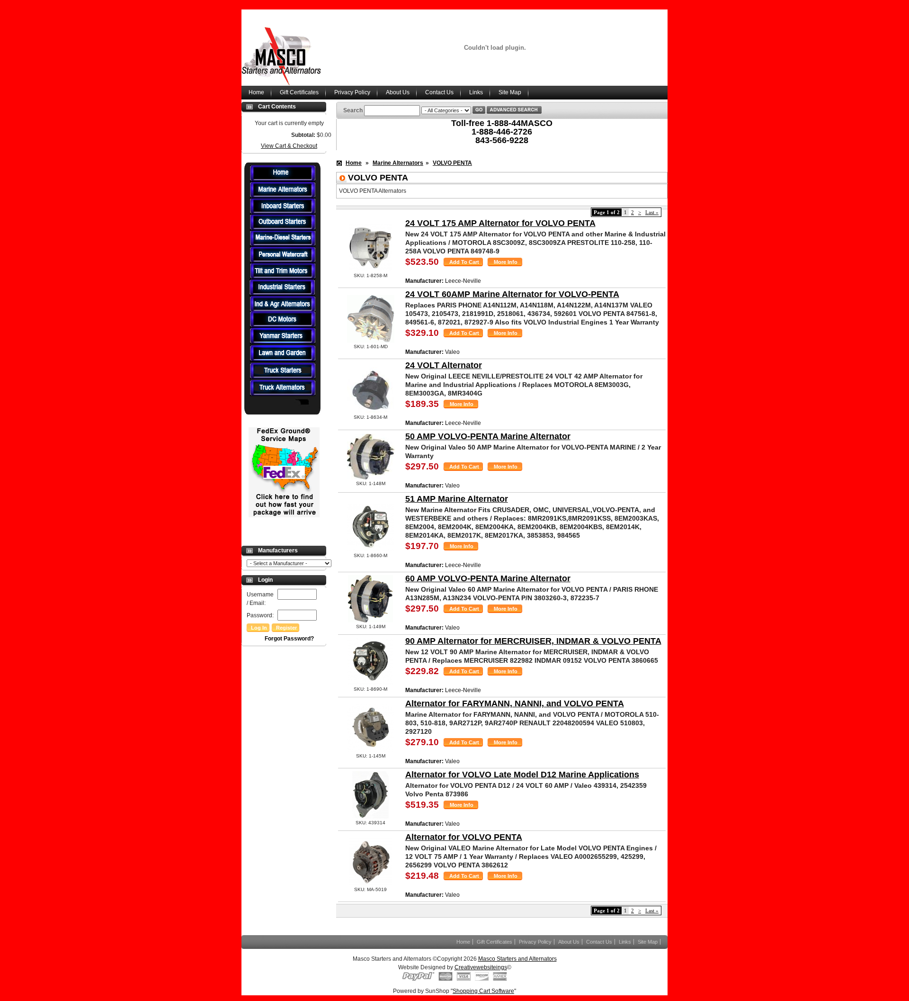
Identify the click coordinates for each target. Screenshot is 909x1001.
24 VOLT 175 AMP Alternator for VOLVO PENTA (500, 223)
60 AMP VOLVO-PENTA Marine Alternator (487, 578)
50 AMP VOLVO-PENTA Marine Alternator (487, 436)
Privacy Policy (352, 92)
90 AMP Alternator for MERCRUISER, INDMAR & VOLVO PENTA (533, 641)
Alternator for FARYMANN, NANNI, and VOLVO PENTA (514, 703)
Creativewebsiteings (480, 967)
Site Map (510, 92)
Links (476, 92)
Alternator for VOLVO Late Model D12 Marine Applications (522, 774)
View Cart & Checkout (289, 146)
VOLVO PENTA (452, 163)
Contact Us (439, 92)
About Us (398, 92)
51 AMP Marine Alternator (456, 499)
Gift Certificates (299, 92)
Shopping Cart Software (483, 991)
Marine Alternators (398, 163)
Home (256, 92)
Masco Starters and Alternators (517, 959)
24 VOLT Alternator (443, 365)
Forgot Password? (289, 638)
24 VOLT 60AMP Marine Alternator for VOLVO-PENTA (512, 294)
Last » (652, 212)
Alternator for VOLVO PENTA (463, 837)
